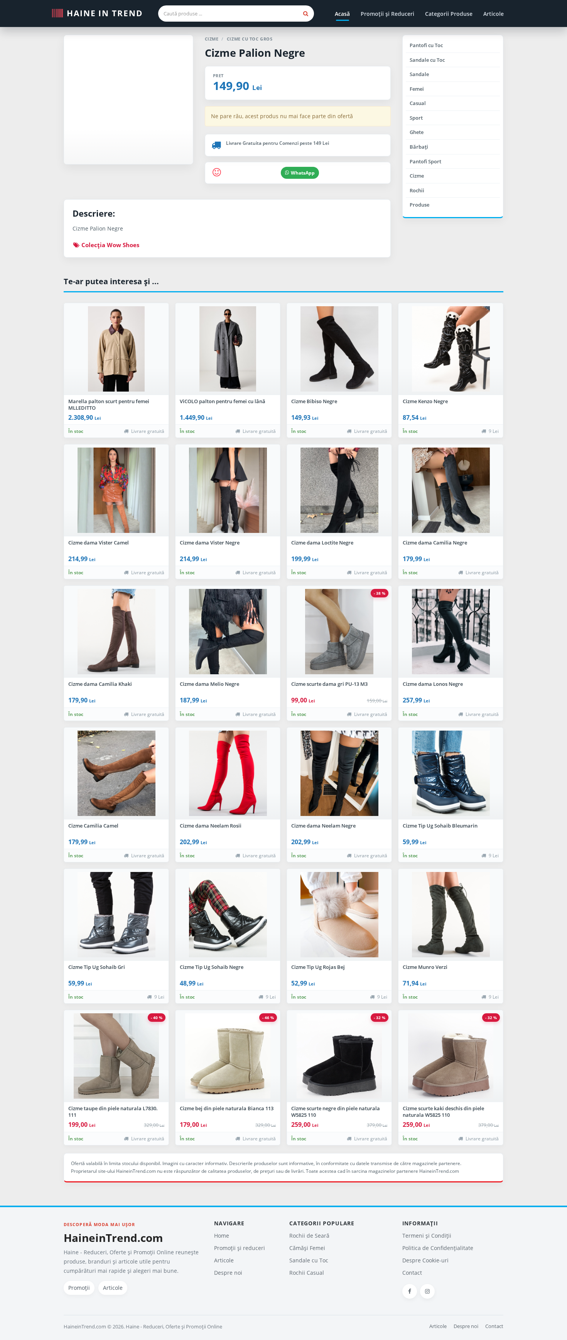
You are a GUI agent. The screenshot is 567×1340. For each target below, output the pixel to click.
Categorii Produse (448, 13)
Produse (419, 204)
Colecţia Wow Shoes (109, 245)
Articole (493, 13)
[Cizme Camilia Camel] (116, 773)
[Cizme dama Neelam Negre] (339, 773)
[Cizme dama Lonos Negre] (450, 632)
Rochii (417, 190)
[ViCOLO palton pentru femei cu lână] (228, 349)
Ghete (417, 132)
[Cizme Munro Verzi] (450, 915)
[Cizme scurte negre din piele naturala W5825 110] (339, 1056)
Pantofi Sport (425, 161)
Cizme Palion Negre (255, 53)
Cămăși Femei (307, 1248)
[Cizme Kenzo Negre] (450, 349)
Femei (417, 88)
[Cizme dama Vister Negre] (228, 490)
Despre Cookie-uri (425, 1260)
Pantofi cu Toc (426, 45)
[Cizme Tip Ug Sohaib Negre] (228, 915)
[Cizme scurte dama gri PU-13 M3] (339, 632)
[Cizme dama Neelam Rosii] (228, 773)
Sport (416, 117)
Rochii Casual (306, 1272)
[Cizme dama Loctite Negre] (339, 490)
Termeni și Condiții (426, 1235)
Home (221, 1235)
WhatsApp (303, 173)
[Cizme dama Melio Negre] (228, 632)
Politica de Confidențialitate (437, 1248)
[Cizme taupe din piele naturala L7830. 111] (116, 1056)
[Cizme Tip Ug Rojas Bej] (339, 915)
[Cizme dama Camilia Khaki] (116, 632)
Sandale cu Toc (427, 59)
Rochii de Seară (309, 1235)
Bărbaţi (419, 146)
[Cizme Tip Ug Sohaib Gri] (116, 915)
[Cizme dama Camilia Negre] (450, 490)
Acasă (342, 13)
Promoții (79, 1287)
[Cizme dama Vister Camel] (116, 490)
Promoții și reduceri (239, 1248)
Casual (418, 103)
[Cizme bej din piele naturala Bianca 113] (228, 1056)
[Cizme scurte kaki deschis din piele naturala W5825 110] (450, 1056)
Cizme (417, 175)
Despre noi (228, 1272)
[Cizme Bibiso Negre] (339, 349)
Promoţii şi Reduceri (387, 13)
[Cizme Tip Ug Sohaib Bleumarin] (450, 773)
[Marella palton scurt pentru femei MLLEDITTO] (116, 349)
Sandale (419, 74)
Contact (412, 1272)
